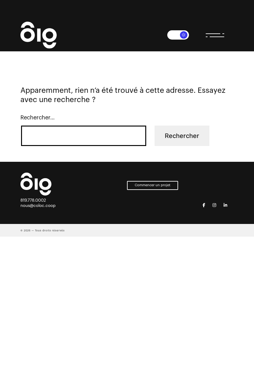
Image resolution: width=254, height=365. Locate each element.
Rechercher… (37, 117)
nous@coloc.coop (37, 206)
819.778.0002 (33, 200)
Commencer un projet (152, 185)
